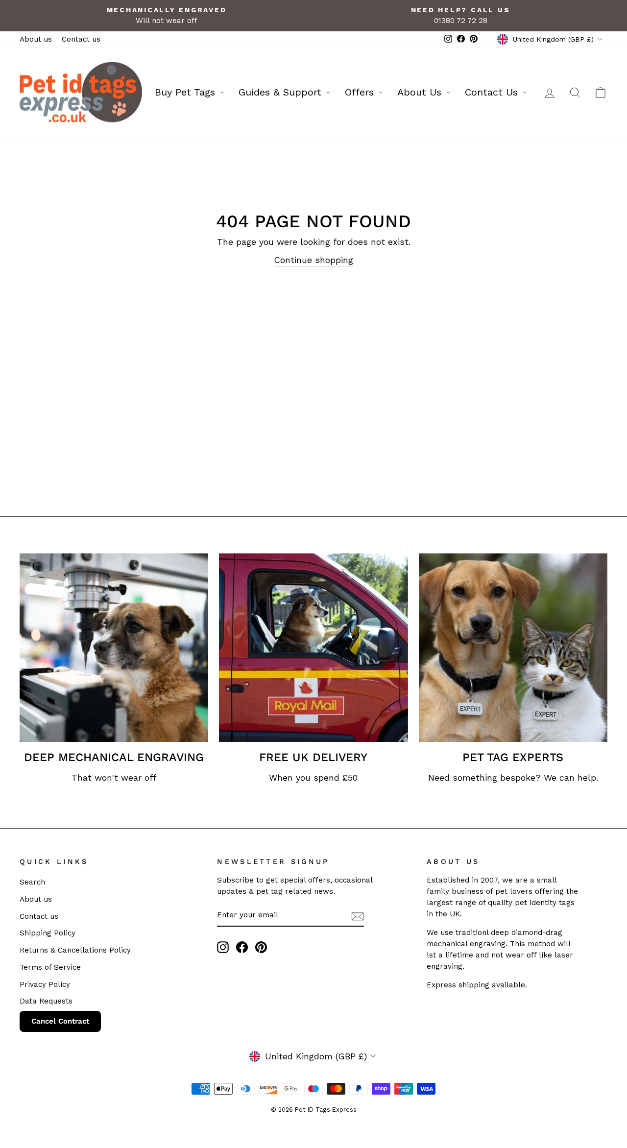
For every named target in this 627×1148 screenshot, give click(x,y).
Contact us (81, 39)
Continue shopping (313, 260)
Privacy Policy (45, 984)
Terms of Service (50, 967)
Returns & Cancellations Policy (75, 950)
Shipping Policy (47, 933)
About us (36, 39)
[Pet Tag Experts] (513, 647)
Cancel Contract (60, 1021)
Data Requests (46, 1001)
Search (32, 882)
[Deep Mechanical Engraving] (114, 647)
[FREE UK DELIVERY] (313, 647)
